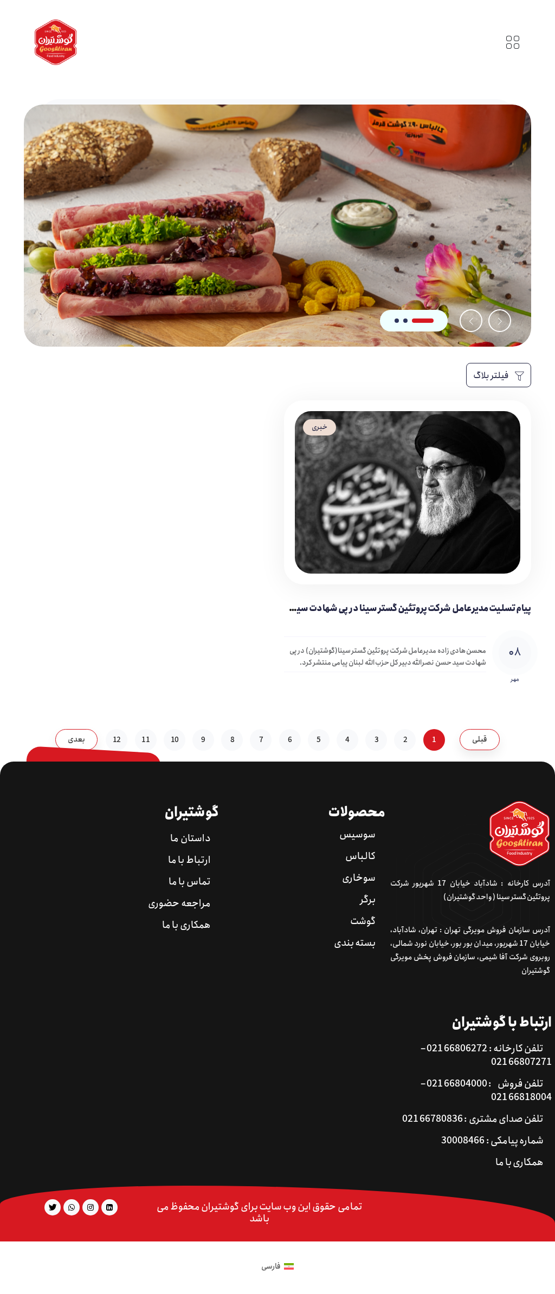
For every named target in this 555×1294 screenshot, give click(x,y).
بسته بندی (355, 943)
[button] (423, 320)
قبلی (479, 739)
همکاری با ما (186, 925)
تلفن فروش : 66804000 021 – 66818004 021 (486, 1090)
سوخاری (359, 878)
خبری (319, 427)
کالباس (360, 856)
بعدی (76, 739)
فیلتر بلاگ (491, 375)
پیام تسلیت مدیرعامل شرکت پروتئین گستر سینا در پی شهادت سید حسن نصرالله (385, 608)
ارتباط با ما (189, 860)
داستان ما (190, 839)
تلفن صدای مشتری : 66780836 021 (473, 1119)
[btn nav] (512, 42)
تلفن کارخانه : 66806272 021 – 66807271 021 (486, 1055)
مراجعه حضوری (179, 904)
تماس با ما (189, 882)
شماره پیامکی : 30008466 (492, 1141)
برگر (368, 900)
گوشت (363, 921)
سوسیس (357, 835)
